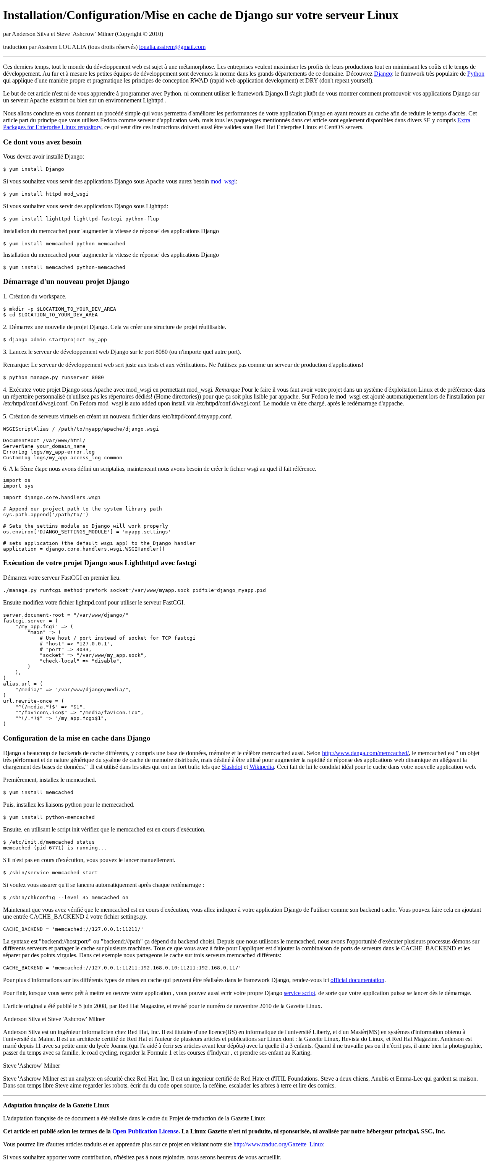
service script (299, 993)
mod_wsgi (223, 181)
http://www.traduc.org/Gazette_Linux (278, 1144)
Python (475, 73)
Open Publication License (145, 1131)
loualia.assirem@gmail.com (172, 47)
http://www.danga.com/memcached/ (365, 753)
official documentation (357, 980)
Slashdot (232, 766)
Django (383, 73)
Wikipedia (261, 766)
